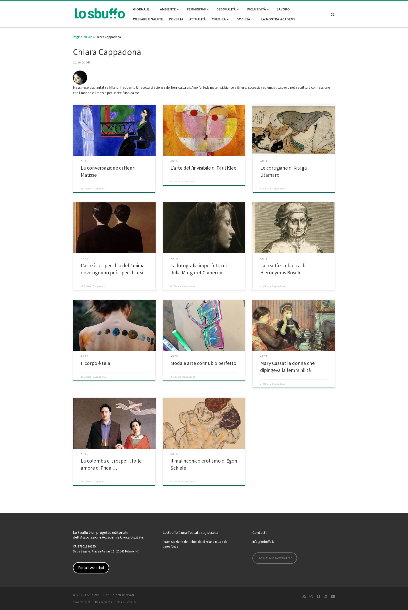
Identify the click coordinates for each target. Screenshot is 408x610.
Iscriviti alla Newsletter (275, 558)
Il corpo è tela (95, 363)
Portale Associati (91, 567)
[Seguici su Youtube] (333, 596)
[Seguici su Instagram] (311, 596)
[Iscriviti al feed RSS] (304, 596)
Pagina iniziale (83, 37)
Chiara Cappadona (95, 189)
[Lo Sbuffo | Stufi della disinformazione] (99, 13)
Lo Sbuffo (92, 595)
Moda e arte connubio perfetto (203, 363)
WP (90, 602)
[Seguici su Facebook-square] (318, 596)
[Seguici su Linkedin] (325, 596)
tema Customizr (125, 602)
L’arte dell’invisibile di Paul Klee (203, 168)
